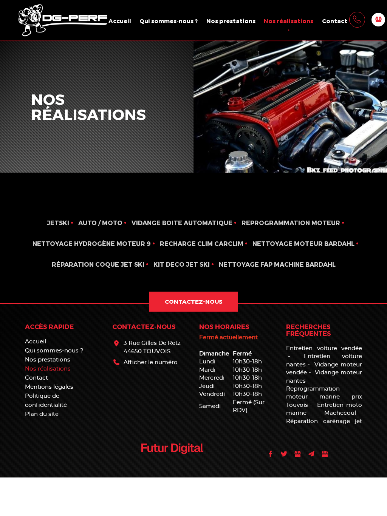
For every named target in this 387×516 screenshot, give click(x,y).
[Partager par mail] (311, 454)
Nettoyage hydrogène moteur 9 (92, 243)
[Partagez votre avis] (378, 19)
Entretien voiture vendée (324, 348)
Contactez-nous (194, 301)
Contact (334, 20)
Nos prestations (230, 20)
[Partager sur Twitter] (284, 454)
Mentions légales (49, 387)
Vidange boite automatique (182, 222)
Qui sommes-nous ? (168, 20)
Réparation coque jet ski (98, 264)
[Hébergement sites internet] (172, 462)
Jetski (58, 222)
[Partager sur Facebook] (270, 454)
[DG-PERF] (61, 19)
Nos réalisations (288, 20)
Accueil (119, 20)
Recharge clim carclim (201, 243)
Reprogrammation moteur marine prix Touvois (324, 397)
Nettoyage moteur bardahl (303, 243)
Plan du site (42, 414)
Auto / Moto (100, 222)
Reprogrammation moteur (290, 222)
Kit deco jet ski (181, 264)
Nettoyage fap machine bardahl (277, 264)
